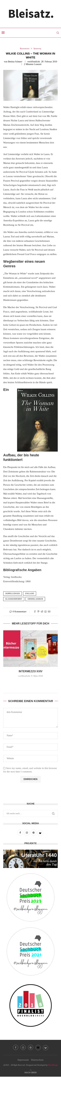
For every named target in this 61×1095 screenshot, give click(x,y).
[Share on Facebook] (35, 611)
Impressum (23, 1059)
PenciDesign (53, 1065)
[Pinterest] (30, 1047)
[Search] (57, 32)
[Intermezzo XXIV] (30, 648)
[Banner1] (30, 859)
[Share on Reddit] (42, 611)
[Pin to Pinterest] (38, 611)
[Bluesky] (38, 1047)
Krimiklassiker (35, 599)
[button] (30, 683)
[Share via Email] (49, 611)
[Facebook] (15, 1047)
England (29, 593)
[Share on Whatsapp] (45, 611)
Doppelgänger (12, 593)
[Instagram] (23, 1047)
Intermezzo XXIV (30, 671)
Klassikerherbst (13, 599)
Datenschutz (37, 1059)
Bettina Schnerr (15, 61)
